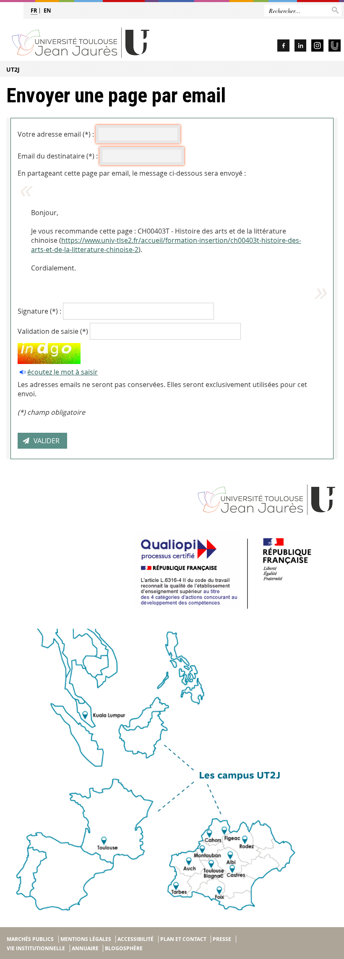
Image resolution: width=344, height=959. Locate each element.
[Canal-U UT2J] (334, 46)
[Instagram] (317, 46)
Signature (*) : (39, 311)
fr (34, 10)
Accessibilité (135, 939)
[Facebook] (283, 46)
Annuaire (85, 948)
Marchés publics (30, 939)
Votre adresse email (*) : (56, 134)
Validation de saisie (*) (53, 331)
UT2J (13, 69)
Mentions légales (85, 939)
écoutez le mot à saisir (62, 372)
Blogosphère (124, 948)
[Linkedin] (300, 46)
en (47, 10)
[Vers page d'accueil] (103, 42)
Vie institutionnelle (36, 948)
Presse (222, 939)
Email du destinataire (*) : (58, 156)
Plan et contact (183, 939)
